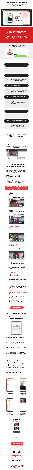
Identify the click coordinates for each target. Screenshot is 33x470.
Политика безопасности (16, 457)
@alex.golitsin (17, 54)
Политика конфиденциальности (16, 455)
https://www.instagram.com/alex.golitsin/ (16, 465)
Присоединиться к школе (16, 307)
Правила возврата (16, 459)
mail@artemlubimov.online (18, 462)
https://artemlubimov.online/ (14, 127)
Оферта (16, 456)
